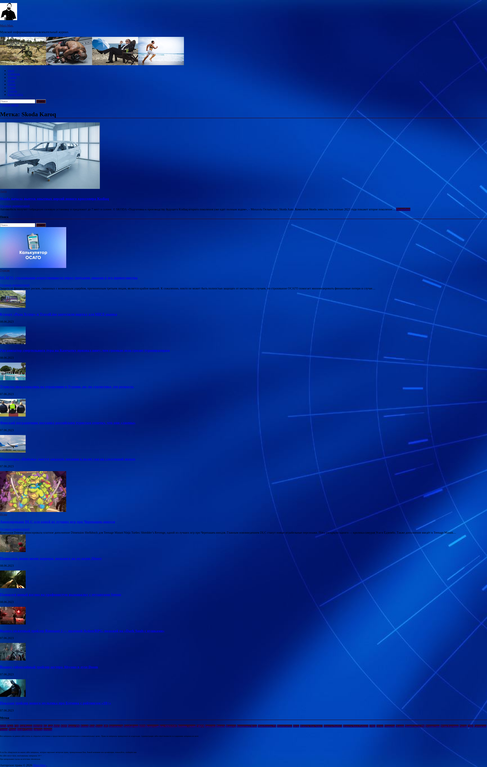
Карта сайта (15, 94)
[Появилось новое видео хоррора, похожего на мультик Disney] (13, 551)
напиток (47, 729)
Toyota (99, 726)
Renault (84, 726)
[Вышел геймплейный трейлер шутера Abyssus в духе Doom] (13, 659)
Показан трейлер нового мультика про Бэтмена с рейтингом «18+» (55, 703)
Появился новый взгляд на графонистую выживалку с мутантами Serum (60, 595)
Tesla (92, 726)
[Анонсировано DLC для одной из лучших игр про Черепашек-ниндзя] (33, 511)
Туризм (12, 91)
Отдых (380, 726)
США (470, 726)
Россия (463, 726)
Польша (400, 726)
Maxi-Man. (7, 25)
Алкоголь (14, 74)
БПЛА (142, 726)
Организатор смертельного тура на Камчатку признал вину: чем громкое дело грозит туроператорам (85, 350)
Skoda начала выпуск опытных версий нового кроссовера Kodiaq (54, 199)
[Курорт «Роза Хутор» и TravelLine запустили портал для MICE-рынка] (13, 306)
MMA (57, 726)
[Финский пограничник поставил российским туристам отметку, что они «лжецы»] (13, 415)
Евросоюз (210, 726)
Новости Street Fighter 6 (355, 726)
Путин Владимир (449, 726)
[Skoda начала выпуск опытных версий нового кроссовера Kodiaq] (243, 156)
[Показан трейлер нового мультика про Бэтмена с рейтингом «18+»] (13, 695)
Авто (11, 70)
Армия (12, 77)
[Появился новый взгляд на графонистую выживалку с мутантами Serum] (13, 587)
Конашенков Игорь (247, 726)
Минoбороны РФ (267, 726)
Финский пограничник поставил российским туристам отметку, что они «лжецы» (68, 423)
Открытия (389, 726)
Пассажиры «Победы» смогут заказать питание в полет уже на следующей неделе (67, 459)
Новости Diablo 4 (333, 726)
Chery (10, 726)
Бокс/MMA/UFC (168, 726)
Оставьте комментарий (15, 206)
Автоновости (116, 726)
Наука (11, 84)
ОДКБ (372, 726)
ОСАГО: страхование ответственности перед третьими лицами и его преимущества (69, 278)
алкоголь (38, 729)
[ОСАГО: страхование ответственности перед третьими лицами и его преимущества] (33, 267)
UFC (105, 726)
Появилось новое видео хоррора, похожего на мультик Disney (51, 558)
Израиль (220, 726)
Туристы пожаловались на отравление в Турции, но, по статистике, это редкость (67, 387)
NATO (64, 726)
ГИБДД (200, 726)
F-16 (16, 726)
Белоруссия (152, 726)
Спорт (12, 87)
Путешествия (432, 726)
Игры (11, 80)
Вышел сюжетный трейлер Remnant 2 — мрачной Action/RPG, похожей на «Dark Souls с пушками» (82, 631)
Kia (45, 726)
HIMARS (38, 726)
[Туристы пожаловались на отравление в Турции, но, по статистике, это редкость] (13, 379)
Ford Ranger (26, 726)
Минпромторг (284, 726)
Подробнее (403, 209)
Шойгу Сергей (25, 729)
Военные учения (187, 726)
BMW (3, 726)
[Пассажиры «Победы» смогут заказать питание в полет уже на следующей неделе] (13, 451)
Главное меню (9, 105)
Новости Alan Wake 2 (311, 726)
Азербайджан (131, 726)
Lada (50, 726)
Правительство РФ (415, 726)
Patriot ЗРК (74, 726)
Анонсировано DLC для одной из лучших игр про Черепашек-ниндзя (57, 522)
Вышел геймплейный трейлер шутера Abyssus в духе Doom (49, 667)
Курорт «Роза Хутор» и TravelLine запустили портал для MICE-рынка (58, 314)
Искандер (231, 726)
